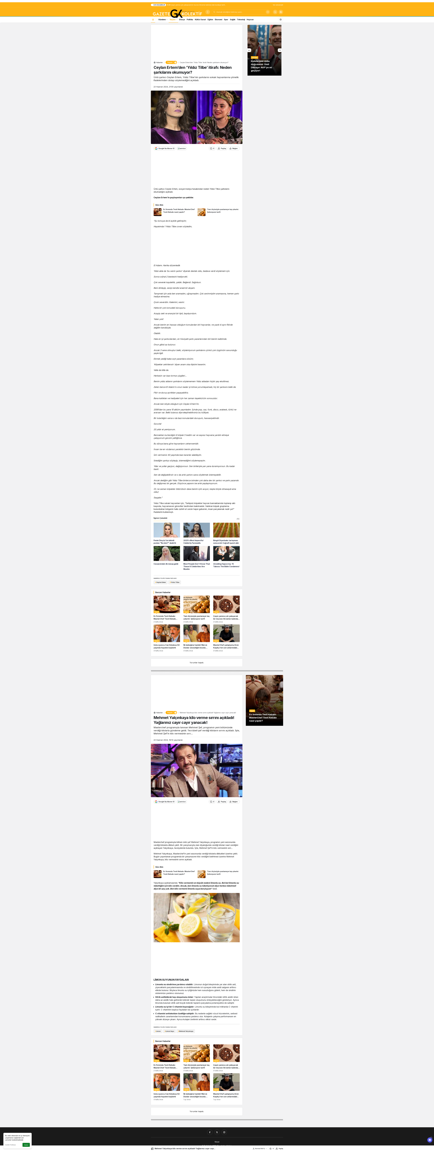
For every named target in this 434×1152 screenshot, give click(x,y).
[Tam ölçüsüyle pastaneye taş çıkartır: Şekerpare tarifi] (219, 212)
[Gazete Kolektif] (177, 14)
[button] (281, 12)
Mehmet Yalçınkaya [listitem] (185, 1031)
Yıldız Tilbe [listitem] (174, 582)
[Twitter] (217, 1132)
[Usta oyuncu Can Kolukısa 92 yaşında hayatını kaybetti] (167, 638)
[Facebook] (209, 1132)
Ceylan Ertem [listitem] (160, 582)
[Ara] (268, 12)
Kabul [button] (26, 1145)
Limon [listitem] (158, 1031)
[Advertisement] (197, 43)
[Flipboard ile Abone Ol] (182, 148)
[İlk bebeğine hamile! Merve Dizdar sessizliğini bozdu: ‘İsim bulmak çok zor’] (196, 638)
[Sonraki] (279, 50)
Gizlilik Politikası (10, 1145)
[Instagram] (224, 1132)
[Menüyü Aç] (207, 12)
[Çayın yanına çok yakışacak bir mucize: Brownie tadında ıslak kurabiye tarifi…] (226, 609)
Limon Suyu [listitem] (169, 1031)
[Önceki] (249, 50)
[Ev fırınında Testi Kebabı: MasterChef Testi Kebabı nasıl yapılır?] (175, 212)
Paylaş (281, 1148)
